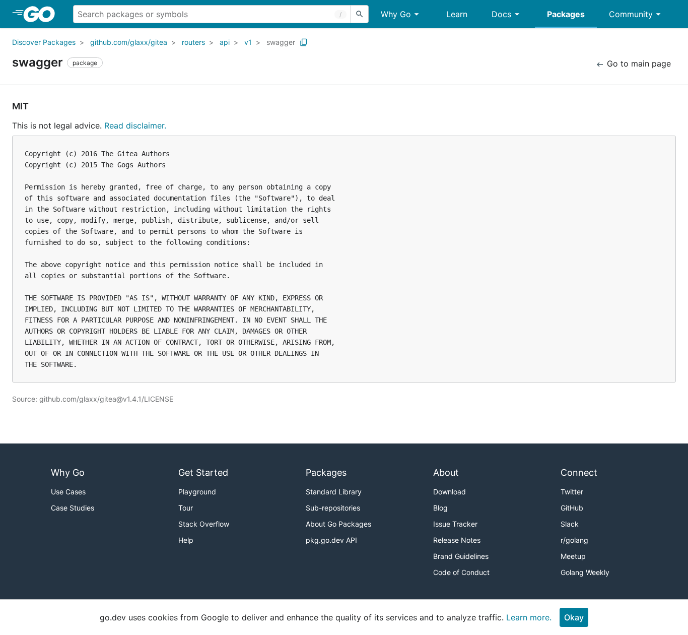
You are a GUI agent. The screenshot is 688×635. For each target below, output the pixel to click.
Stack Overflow (203, 524)
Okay (574, 617)
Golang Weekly (585, 572)
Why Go (396, 14)
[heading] (42, 14)
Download (449, 491)
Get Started (203, 472)
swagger (280, 42)
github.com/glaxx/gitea (128, 42)
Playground (197, 491)
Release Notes (456, 540)
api (225, 42)
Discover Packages (44, 42)
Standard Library (334, 491)
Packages (566, 14)
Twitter (572, 491)
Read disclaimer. (135, 125)
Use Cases (68, 491)
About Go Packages (338, 524)
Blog (440, 507)
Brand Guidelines (461, 556)
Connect (579, 472)
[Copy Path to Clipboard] (303, 42)
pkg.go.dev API (331, 540)
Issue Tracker (455, 524)
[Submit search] (360, 14)
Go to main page (637, 63)
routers (193, 42)
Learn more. (529, 617)
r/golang (574, 540)
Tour (185, 507)
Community (631, 14)
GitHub (572, 507)
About (446, 472)
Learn (456, 14)
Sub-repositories (333, 507)
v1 (248, 42)
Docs (501, 14)
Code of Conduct (461, 572)
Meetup (573, 556)
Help (185, 540)
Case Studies (72, 507)
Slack (570, 524)
